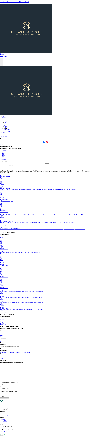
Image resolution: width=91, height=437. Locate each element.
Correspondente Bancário (8, 131)
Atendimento (2, 358)
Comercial (5, 121)
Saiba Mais (2, 341)
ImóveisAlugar (3, 154)
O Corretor (4, 117)
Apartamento (6, 119)
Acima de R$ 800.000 (27, 352)
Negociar (1, 347)
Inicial (3, 116)
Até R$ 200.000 (2, 352)
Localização (4, 159)
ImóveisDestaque (4, 150)
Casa (5, 120)
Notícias (5, 130)
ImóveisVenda (4, 152)
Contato (3, 132)
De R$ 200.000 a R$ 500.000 (9, 352)
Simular (1, 335)
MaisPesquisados (4, 158)
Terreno (5, 122)
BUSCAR (11, 165)
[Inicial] (26, 114)
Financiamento (5, 421)
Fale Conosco (5, 431)
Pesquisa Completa (7, 129)
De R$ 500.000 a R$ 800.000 (19, 352)
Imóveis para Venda (6, 413)
